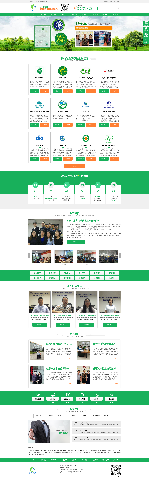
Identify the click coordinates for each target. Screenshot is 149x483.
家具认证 (84, 14)
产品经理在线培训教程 (113, 450)
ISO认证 (111, 452)
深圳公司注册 (53, 450)
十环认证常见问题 (95, 416)
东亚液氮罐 (85, 452)
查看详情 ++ (34, 91)
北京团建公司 (105, 450)
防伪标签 (30, 450)
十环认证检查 (84, 438)
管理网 (69, 450)
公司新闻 (73, 416)
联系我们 (119, 1)
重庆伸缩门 (59, 450)
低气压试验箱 (65, 452)
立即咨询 (45, 91)
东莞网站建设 (40, 450)
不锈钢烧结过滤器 (57, 452)
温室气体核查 (61, 416)
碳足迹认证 (38, 416)
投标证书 (74, 460)
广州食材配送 (100, 452)
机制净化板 (46, 450)
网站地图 (112, 1)
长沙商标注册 (38, 454)
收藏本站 (106, 1)
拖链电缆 (85, 450)
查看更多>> (74, 166)
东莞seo (80, 452)
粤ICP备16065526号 (76, 473)
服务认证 (74, 14)
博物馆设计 (98, 450)
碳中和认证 (50, 416)
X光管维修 (49, 452)
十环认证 (84, 416)
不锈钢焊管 (106, 452)
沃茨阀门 (70, 452)
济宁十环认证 (84, 430)
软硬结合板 (116, 452)
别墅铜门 (35, 450)
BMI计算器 (75, 452)
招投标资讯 (105, 14)
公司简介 (43, 14)
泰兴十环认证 (84, 423)
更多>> (70, 359)
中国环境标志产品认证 (107, 416)
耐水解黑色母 (80, 450)
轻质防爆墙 (64, 450)
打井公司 (34, 452)
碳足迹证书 (116, 460)
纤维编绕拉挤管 (91, 450)
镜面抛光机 (38, 452)
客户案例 (95, 14)
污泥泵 (42, 454)
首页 (33, 14)
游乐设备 (74, 450)
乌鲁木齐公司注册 (93, 452)
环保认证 (64, 14)
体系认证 (53, 14)
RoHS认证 (44, 452)
